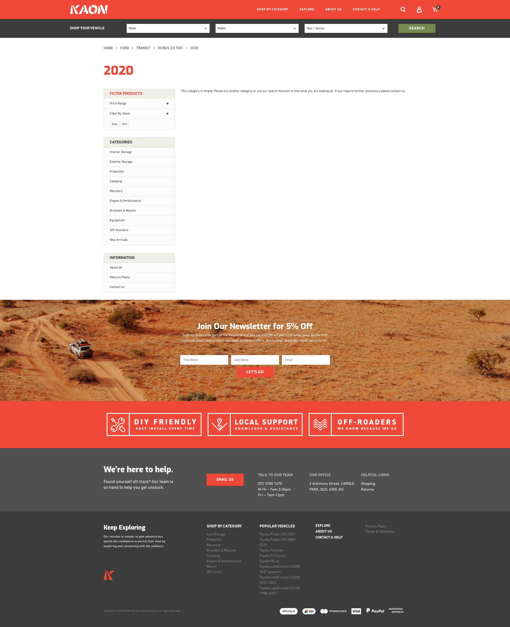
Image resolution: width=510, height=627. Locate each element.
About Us (116, 267)
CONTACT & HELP (366, 9)
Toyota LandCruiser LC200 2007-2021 (279, 580)
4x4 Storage (216, 534)
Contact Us (117, 287)
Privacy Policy (376, 526)
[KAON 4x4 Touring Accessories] (87, 9)
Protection (117, 171)
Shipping (368, 484)
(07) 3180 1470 (270, 484)
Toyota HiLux (269, 561)
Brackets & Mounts (123, 210)
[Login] (419, 9)
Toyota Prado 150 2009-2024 (277, 542)
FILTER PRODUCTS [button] (126, 94)
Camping (116, 181)
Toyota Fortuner (271, 551)
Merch (211, 567)
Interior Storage (120, 152)
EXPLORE (307, 9)
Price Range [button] (118, 103)
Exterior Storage (121, 162)
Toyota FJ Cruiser (272, 556)
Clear (124, 124)
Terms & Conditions (380, 532)
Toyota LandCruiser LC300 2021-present (279, 569)
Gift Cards (214, 572)
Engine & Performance (125, 201)
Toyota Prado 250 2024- (277, 534)
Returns (367, 490)
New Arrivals (119, 240)
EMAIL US (225, 480)
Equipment (117, 220)
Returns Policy (120, 277)
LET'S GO (255, 372)
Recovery (116, 191)
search (417, 28)
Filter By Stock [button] (120, 113)
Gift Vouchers (119, 230)
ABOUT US (334, 9)
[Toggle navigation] (403, 9)
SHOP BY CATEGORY (272, 9)
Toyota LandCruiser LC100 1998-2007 (279, 591)
